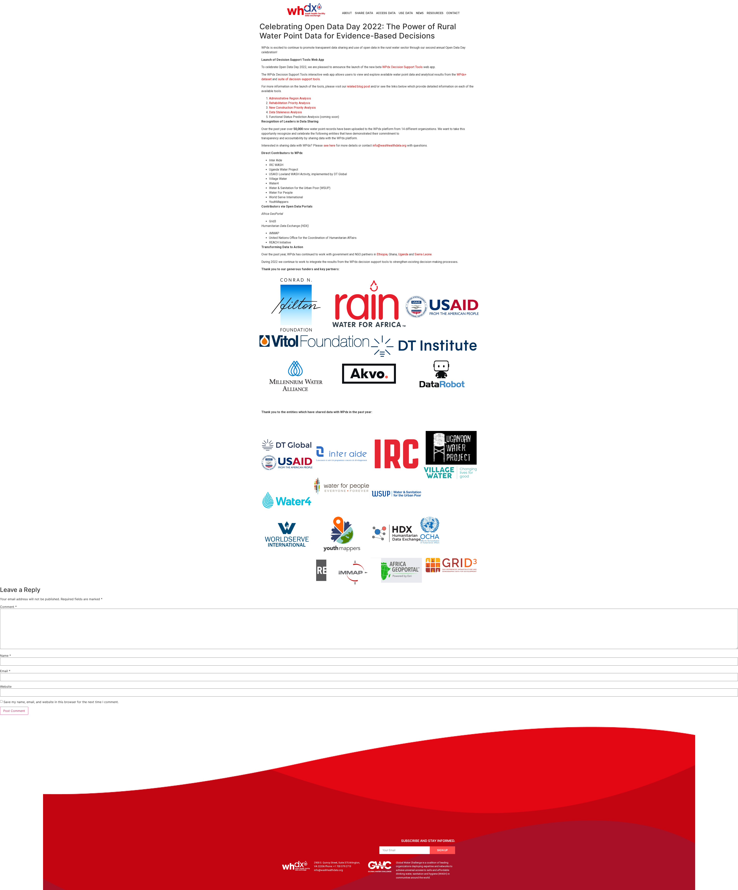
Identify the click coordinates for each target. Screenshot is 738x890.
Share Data (364, 13)
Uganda (403, 254)
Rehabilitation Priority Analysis (289, 103)
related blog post (358, 86)
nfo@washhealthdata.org (389, 145)
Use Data (406, 13)
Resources (435, 13)
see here (329, 145)
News (420, 13)
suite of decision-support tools (299, 79)
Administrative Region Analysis (290, 98)
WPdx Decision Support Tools (402, 67)
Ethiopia (382, 254)
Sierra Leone (423, 254)
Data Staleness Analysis (285, 112)
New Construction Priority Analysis (292, 107)
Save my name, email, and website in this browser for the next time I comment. (61, 701)
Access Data (386, 13)
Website (6, 686)
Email (5, 670)
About (347, 13)
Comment (8, 606)
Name (5, 655)
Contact (453, 13)
